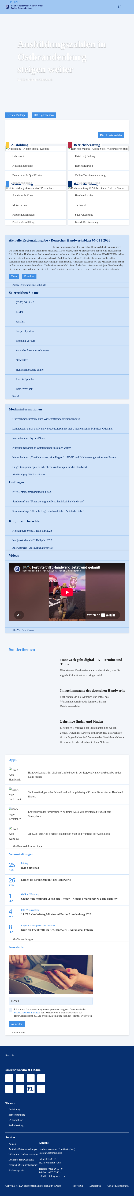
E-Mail (20, 311)
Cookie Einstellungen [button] (118, 1185)
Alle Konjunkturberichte (41, 548)
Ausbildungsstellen (22, 165)
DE (7, 2)
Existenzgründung (85, 156)
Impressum (78, 1185)
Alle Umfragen (19, 548)
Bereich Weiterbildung (23, 222)
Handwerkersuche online (29, 369)
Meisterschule (20, 205)
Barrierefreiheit (24, 388)
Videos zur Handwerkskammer (24, 1154)
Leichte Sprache (25, 379)
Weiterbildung (16, 1120)
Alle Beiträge (18, 474)
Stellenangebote (16, 1170)
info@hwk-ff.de (57, 1176)
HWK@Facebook (44, 114)
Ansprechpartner (25, 331)
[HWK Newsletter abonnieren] (20, 1089)
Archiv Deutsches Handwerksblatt (29, 285)
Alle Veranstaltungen (22, 939)
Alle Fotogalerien (36, 474)
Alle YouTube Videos (23, 630)
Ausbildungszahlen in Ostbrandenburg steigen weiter (61, 56)
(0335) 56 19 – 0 (25, 302)
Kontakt (16, 396)
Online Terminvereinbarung (90, 175)
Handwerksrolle (84, 195)
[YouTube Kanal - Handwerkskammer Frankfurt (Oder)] (31, 1078)
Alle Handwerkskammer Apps (27, 846)
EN (16, 2)
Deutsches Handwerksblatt (21, 1159)
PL (11, 2)
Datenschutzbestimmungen (27, 1012)
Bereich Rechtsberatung (86, 222)
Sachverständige (84, 214)
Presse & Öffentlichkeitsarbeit (23, 1165)
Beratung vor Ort (25, 340)
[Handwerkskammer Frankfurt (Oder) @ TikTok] (9, 1078)
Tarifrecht (80, 205)
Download (29, 276)
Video (14, 276)
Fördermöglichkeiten (23, 214)
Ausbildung (14, 1109)
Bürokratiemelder (111, 135)
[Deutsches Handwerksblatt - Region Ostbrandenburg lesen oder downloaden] (9, 1089)
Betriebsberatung (17, 1114)
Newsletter (22, 360)
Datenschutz (95, 1185)
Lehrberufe (18, 156)
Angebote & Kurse (22, 195)
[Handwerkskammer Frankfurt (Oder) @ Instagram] (20, 1078)
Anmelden (17, 1024)
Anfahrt (20, 321)
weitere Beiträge (16, 114)
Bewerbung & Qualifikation (27, 175)
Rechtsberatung (16, 1125)
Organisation (18, 1032)
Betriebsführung (84, 165)
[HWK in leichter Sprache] (41, 1089)
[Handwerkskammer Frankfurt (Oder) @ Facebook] (41, 1078)
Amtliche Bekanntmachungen (32, 350)
